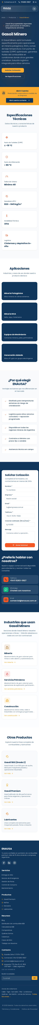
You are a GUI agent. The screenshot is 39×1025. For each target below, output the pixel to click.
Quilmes (5, 994)
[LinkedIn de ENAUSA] (9, 863)
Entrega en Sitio (7, 875)
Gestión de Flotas (8, 882)
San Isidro (14, 992)
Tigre (8, 992)
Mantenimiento (7, 888)
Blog (3, 920)
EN (36, 2)
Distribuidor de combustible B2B (13, 924)
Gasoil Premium (9, 899)
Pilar (20, 992)
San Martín (13, 994)
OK (34, 978)
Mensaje (8, 529)
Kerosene (7, 906)
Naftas (6, 903)
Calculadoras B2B (8, 927)
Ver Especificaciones (13, 76)
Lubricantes (8, 909)
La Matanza (28, 992)
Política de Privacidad (29, 1009)
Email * (7, 504)
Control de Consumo (9, 885)
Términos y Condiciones (10, 1009)
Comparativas (7, 930)
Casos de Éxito (7, 940)
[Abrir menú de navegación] (34, 9)
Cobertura (5, 937)
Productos (12, 17)
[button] (19, 140)
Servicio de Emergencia (10, 878)
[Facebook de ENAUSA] (4, 863)
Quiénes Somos (7, 933)
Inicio (3, 17)
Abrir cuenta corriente (17, 100)
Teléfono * (9, 512)
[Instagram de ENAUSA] (14, 863)
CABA (4, 992)
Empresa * (9, 495)
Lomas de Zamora (24, 994)
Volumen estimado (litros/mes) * (17, 521)
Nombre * (8, 486)
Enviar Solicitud (22, 545)
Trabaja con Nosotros (9, 943)
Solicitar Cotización (13, 70)
